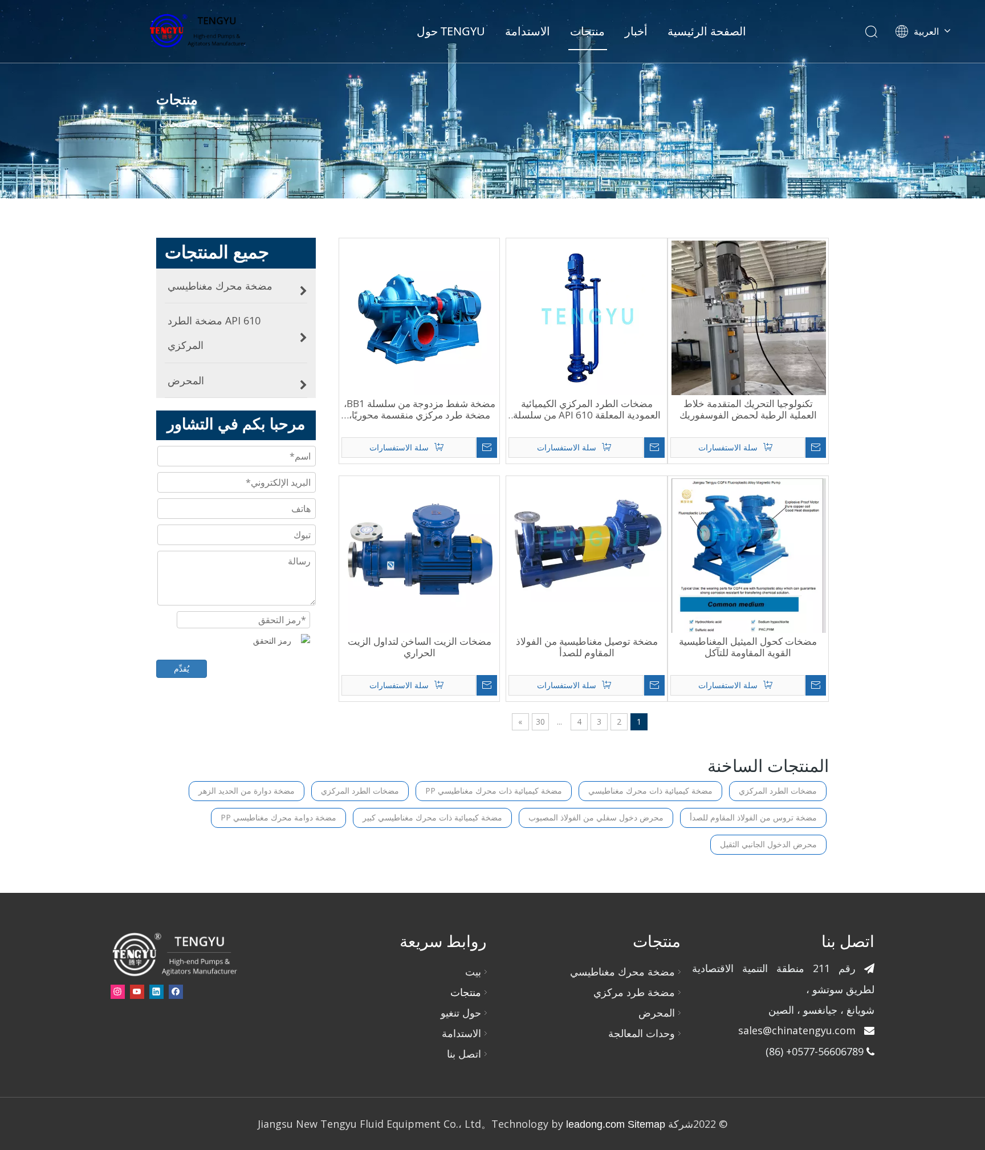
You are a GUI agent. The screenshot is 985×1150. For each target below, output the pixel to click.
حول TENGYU (451, 31)
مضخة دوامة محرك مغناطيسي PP (278, 817)
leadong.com (594, 1124)
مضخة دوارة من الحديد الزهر (246, 790)
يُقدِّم (181, 668)
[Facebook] (176, 991)
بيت (473, 971)
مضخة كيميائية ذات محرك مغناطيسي (650, 790)
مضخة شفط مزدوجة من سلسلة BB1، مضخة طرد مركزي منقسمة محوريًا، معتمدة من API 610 (419, 409)
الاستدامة (527, 31)
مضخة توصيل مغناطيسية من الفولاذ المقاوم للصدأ (587, 647)
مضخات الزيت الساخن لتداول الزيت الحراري (419, 647)
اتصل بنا (464, 1053)
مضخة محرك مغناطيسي (622, 971)
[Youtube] (137, 991)
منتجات (587, 31)
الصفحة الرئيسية (706, 31)
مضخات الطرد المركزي (778, 790)
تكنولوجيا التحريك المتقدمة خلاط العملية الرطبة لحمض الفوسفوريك (748, 409)
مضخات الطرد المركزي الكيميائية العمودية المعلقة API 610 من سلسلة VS (587, 409)
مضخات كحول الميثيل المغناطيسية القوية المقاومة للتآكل (748, 647)
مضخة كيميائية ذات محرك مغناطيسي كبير (432, 817)
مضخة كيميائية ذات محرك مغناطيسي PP (493, 790)
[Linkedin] (156, 991)
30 (540, 721)
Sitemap (646, 1124)
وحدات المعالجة (641, 1033)
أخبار (636, 31)
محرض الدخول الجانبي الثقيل (768, 844)
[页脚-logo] (174, 954)
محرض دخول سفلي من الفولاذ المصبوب (596, 817)
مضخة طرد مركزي (634, 992)
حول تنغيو (461, 1012)
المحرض (656, 1012)
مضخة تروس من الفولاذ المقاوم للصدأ (753, 817)
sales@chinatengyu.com (797, 1030)
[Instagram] (118, 991)
